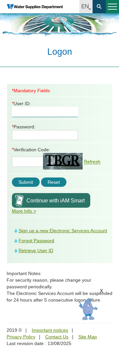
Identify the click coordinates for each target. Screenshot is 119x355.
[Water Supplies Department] (35, 6)
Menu (112, 6)
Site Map (87, 336)
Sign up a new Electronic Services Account (63, 230)
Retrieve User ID (36, 250)
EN (86, 6)
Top (110, 312)
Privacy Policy (21, 336)
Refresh (92, 162)
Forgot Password (36, 240)
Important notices (50, 330)
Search (99, 6)
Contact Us (56, 336)
